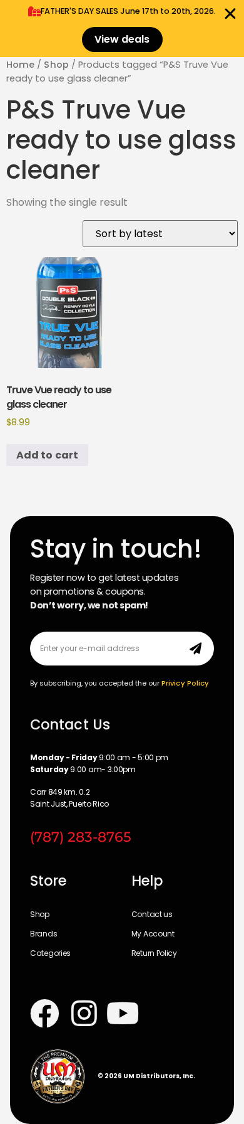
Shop (56, 64)
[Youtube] (123, 1014)
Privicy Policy (185, 683)
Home (20, 64)
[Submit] (195, 648)
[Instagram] (84, 1014)
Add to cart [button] (47, 455)
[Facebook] (44, 1014)
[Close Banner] (230, 13)
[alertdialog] (122, 28)
